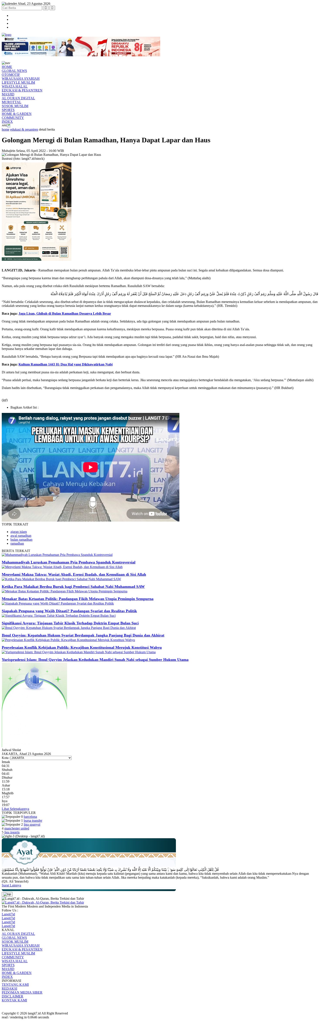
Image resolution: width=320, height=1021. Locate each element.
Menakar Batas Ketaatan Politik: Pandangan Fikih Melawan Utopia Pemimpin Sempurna (77, 599)
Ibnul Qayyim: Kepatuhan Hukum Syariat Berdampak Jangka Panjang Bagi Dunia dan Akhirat (83, 635)
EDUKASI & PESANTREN (22, 90)
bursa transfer (33, 820)
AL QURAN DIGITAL (18, 98)
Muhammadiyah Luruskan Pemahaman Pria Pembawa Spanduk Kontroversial (68, 562)
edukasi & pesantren (24, 129)
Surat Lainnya (11, 885)
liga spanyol (32, 824)
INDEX (7, 121)
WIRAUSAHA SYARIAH (21, 78)
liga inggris (12, 832)
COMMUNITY (13, 118)
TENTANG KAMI (15, 984)
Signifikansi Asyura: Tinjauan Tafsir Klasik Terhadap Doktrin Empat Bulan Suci (70, 623)
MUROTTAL (11, 102)
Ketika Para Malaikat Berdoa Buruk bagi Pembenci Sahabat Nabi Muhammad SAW (73, 586)
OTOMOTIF (11, 74)
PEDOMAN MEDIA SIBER (22, 992)
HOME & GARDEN (17, 114)
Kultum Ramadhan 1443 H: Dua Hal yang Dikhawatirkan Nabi (66, 364)
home (5, 129)
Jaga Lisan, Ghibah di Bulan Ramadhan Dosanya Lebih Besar (65, 313)
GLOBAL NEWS (14, 71)
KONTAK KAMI (14, 1000)
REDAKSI (9, 988)
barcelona (30, 816)
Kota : (6, 758)
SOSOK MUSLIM (15, 106)
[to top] (7, 894)
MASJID (8, 94)
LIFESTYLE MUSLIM (18, 82)
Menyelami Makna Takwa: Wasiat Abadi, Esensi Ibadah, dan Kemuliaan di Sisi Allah (74, 574)
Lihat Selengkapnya (15, 809)
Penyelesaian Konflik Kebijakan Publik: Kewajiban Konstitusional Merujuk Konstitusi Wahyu (82, 647)
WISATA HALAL (15, 86)
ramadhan (17, 543)
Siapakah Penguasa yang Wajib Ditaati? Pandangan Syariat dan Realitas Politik (69, 611)
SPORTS (8, 110)
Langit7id (8, 914)
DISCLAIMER (12, 996)
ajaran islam (18, 532)
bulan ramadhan (21, 539)
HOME (7, 67)
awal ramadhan (20, 535)
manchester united (16, 828)
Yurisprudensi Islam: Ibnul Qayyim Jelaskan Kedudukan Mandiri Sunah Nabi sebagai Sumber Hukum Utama (95, 659)
